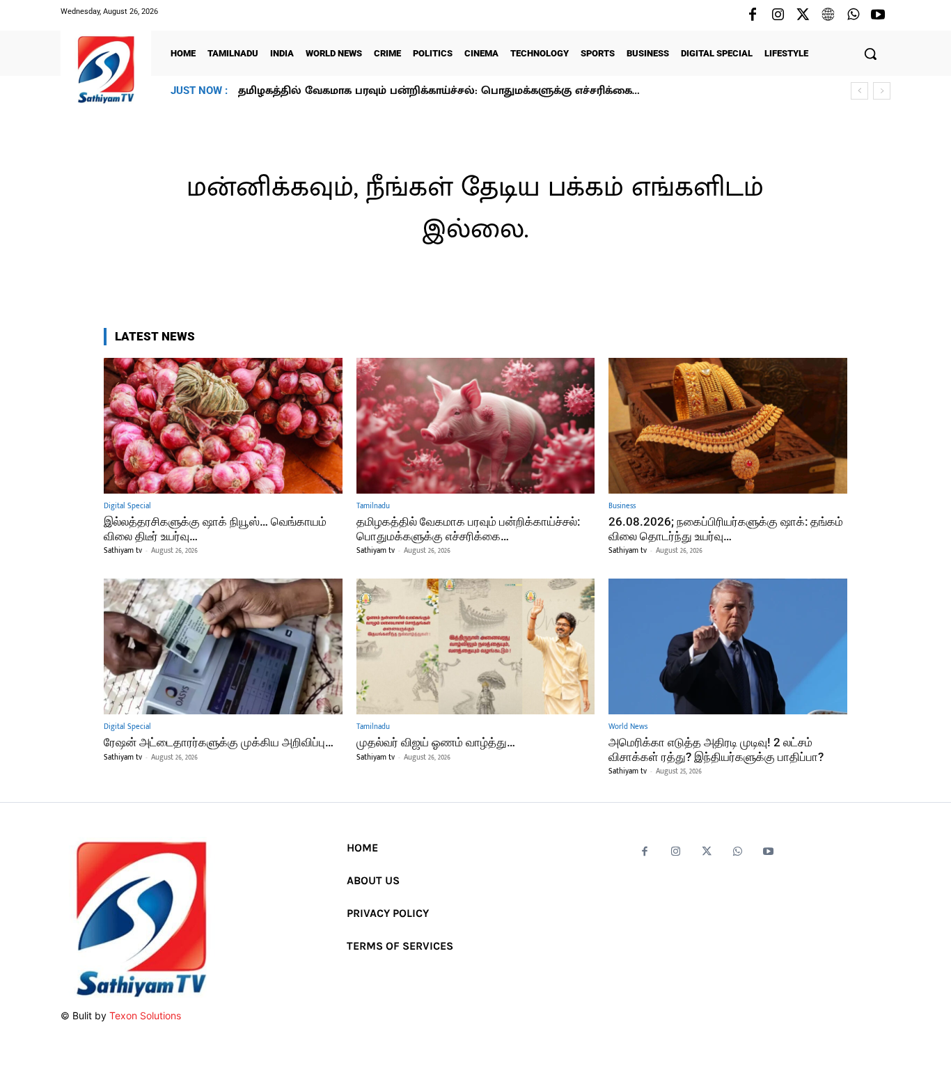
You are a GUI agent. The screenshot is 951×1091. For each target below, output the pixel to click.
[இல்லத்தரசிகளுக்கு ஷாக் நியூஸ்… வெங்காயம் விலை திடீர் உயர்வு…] (223, 426)
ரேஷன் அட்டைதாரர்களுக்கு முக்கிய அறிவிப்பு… (218, 742)
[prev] (859, 91)
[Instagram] (777, 15)
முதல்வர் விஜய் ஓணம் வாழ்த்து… (435, 742)
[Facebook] (752, 15)
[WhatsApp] (852, 15)
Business (622, 506)
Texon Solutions (145, 1015)
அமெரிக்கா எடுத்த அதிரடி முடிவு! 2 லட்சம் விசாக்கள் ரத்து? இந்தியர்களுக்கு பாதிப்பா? (716, 749)
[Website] (827, 15)
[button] (870, 53)
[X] (802, 15)
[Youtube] (877, 15)
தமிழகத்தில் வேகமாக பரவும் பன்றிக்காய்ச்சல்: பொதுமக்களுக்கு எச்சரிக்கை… (468, 528)
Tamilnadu (373, 506)
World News (627, 727)
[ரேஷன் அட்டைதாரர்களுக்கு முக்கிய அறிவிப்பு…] (223, 646)
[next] (881, 91)
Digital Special (127, 506)
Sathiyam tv (123, 550)
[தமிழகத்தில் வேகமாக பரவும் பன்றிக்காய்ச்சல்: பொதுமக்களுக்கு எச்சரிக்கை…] (475, 426)
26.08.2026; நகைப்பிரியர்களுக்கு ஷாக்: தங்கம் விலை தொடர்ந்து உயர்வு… (427, 90)
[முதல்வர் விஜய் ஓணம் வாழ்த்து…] (475, 646)
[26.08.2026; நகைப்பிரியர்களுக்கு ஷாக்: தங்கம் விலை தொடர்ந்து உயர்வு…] (727, 426)
